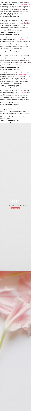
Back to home (15, 208)
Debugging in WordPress (12, 11)
